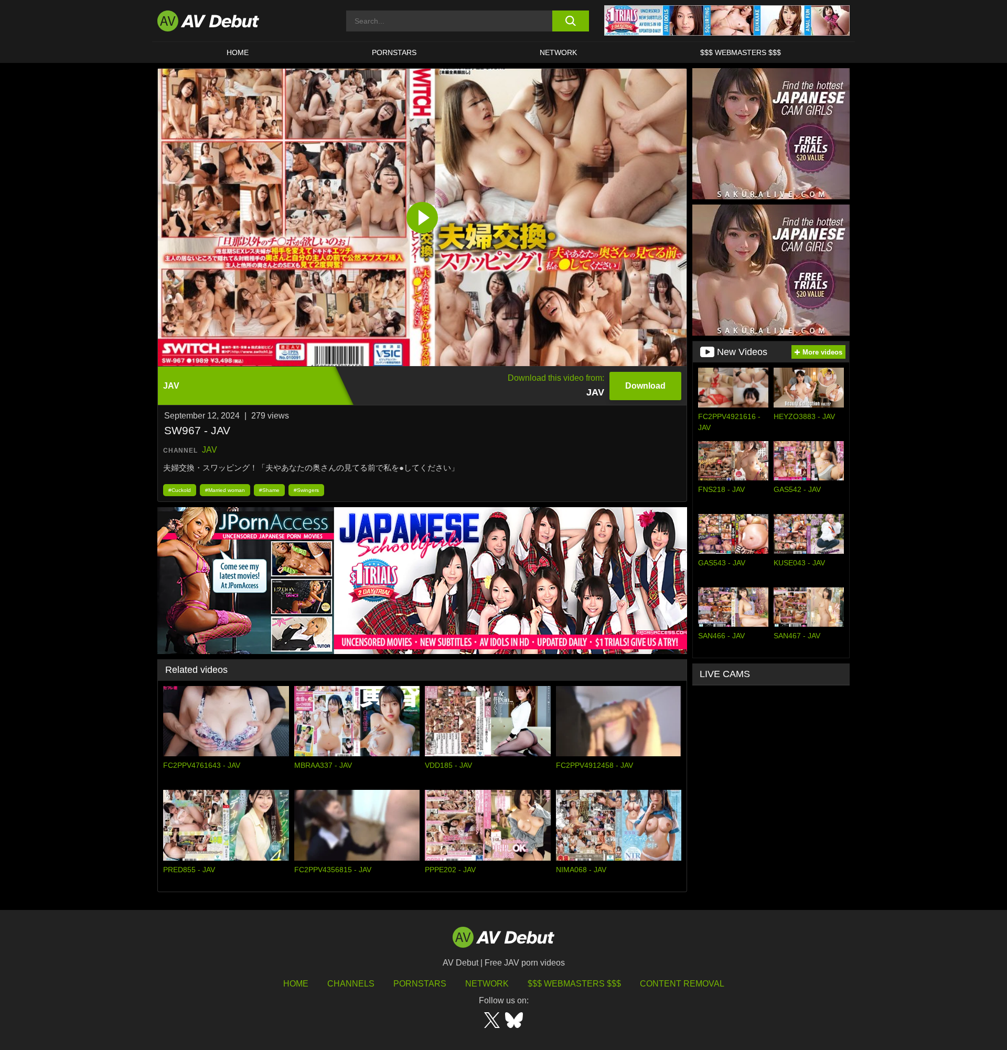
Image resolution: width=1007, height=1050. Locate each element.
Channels (350, 983)
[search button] (570, 20)
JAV (209, 449)
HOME (238, 52)
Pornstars (394, 52)
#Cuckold (179, 490)
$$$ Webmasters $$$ (740, 52)
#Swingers (306, 490)
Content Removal (682, 983)
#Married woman (225, 490)
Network (558, 52)
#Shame (269, 490)
